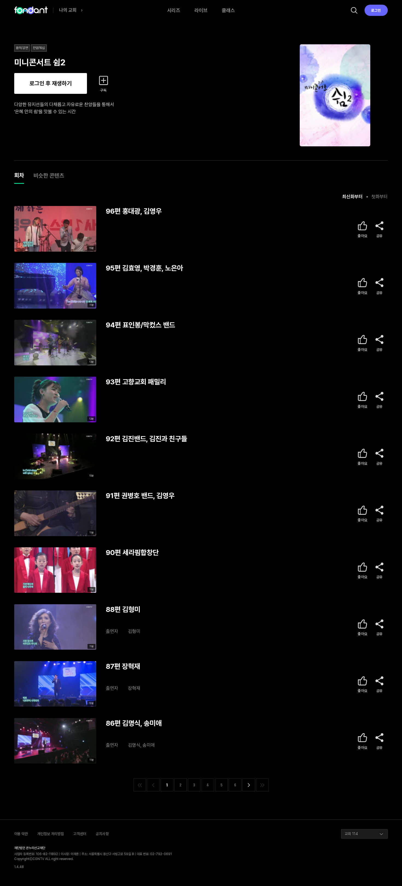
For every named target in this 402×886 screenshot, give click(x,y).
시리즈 (173, 10)
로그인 (376, 10)
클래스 (228, 10)
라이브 (201, 10)
